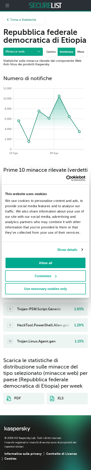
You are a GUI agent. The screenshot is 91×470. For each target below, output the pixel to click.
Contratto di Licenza (61, 453)
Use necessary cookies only (45, 289)
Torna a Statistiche (23, 19)
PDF (17, 398)
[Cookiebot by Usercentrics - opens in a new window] (66, 178)
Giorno (51, 51)
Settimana (66, 51)
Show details (67, 250)
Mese (80, 51)
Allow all (45, 263)
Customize (43, 276)
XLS (60, 398)
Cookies (10, 458)
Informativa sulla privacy (23, 453)
